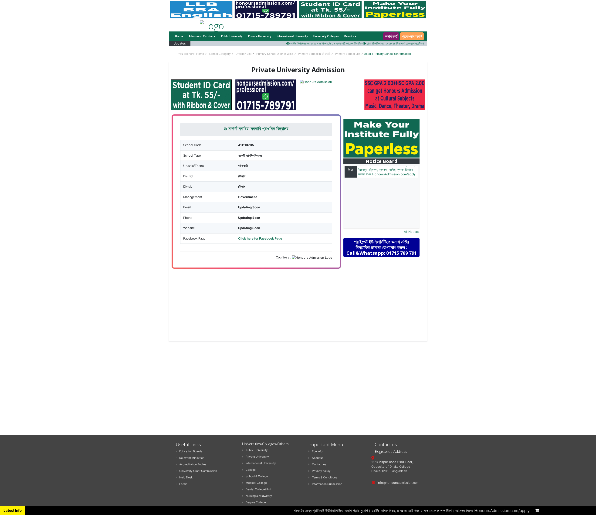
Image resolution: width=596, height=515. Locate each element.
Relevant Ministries (191, 458)
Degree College (256, 502)
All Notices (412, 231)
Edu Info (317, 451)
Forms (183, 484)
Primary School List (347, 53)
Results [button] (349, 36)
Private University (259, 36)
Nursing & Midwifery (259, 496)
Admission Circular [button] (201, 36)
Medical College (256, 482)
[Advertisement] (385, 294)
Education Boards (190, 451)
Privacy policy (321, 471)
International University (292, 36)
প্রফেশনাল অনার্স (412, 36)
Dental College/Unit (258, 489)
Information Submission (327, 484)
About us (317, 458)
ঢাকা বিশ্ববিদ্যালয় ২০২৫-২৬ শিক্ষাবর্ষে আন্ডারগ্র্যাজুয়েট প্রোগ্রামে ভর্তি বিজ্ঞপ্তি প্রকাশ (399, 43)
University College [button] (325, 36)
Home (179, 36)
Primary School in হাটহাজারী (314, 53)
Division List (243, 53)
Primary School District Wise (274, 53)
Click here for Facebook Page (260, 238)
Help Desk (186, 477)
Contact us (319, 464)
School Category (220, 53)
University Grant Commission (198, 471)
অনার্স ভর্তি (391, 36)
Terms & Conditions (324, 477)
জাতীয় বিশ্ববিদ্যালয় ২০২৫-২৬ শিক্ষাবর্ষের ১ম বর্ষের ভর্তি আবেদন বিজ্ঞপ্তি (317, 43)
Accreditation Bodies (192, 464)
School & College (257, 476)
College (251, 469)
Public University (232, 36)
